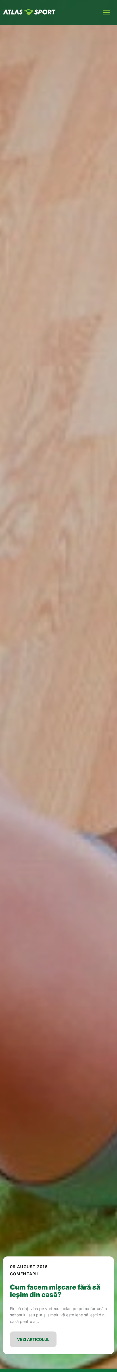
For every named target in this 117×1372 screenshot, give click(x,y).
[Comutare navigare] (106, 12)
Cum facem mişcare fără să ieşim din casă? (55, 1291)
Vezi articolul (33, 1339)
